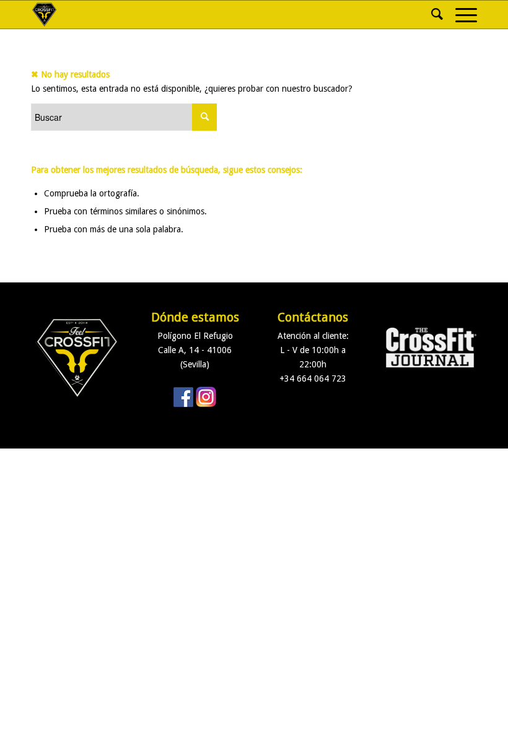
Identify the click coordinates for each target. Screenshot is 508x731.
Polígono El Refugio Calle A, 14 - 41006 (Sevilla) (195, 350)
